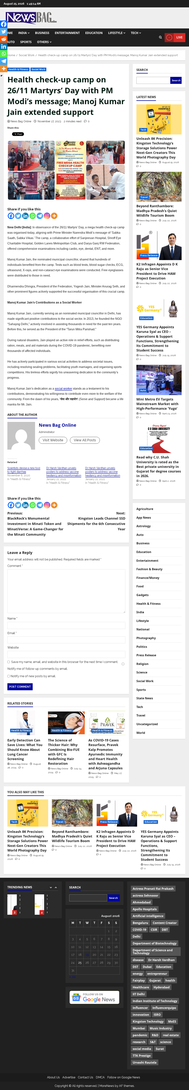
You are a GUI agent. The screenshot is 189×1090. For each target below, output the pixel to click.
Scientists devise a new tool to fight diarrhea (23, 470)
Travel (144, 197)
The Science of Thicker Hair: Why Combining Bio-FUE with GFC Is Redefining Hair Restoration (64, 752)
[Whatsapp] (32, 216)
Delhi (136, 936)
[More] (54, 216)
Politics (141, 647)
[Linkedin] (25, 216)
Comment (15, 566)
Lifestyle (115, 33)
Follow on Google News (123, 1077)
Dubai (147, 967)
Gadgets (142, 595)
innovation (141, 1015)
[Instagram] (47, 216)
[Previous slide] (51, 887)
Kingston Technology (148, 1021)
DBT (165, 930)
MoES (172, 1021)
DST (135, 967)
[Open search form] (160, 37)
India (22, 33)
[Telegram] (40, 216)
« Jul (72, 977)
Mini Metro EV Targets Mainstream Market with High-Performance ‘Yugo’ (157, 404)
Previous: (35, 524)
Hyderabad (162, 987)
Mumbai (139, 1028)
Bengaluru (140, 923)
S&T (153, 1042)
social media (142, 1049)
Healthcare (141, 987)
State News (144, 698)
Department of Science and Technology (153, 951)
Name (12, 618)
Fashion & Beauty (149, 569)
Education (94, 33)
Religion (142, 664)
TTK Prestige (142, 1056)
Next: (96, 521)
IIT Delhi (139, 994)
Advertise (68, 1077)
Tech (134, 33)
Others (43, 42)
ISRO (157, 1015)
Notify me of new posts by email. (33, 676)
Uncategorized (147, 724)
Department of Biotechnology (154, 943)
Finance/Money (147, 578)
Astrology (143, 526)
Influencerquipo (164, 1008)
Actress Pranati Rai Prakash (153, 889)
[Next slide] (56, 887)
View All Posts (85, 440)
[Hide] (1, 75)
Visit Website (53, 440)
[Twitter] (18, 216)
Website (13, 647)
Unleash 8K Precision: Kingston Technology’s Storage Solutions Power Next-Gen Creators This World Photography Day (156, 147)
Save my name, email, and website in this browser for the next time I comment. (64, 662)
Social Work (38, 69)
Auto (10, 42)
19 (87, 954)
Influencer (140, 1008)
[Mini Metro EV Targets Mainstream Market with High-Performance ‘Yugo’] (159, 380)
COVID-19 (139, 930)
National (143, 629)
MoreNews (106, 1086)
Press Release (149, 255)
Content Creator (165, 923)
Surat (160, 1049)
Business (42, 33)
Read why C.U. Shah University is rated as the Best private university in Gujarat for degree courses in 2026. (158, 466)
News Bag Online (21, 121)
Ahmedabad (142, 902)
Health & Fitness (18, 69)
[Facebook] (11, 216)
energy (138, 974)
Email (12, 633)
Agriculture (144, 509)
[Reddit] (3, 39)
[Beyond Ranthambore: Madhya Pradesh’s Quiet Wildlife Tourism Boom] (159, 187)
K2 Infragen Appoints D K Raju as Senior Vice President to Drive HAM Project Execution (157, 271)
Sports (26, 42)
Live (179, 37)
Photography (146, 638)
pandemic (140, 1035)
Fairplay (139, 980)
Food (140, 586)
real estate (171, 1035)
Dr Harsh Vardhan (161, 960)
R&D (155, 1035)
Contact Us (85, 1077)
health (170, 980)
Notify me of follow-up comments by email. (37, 669)
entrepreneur (157, 974)
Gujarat (155, 980)
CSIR (154, 930)
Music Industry (161, 1028)
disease (138, 960)
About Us (53, 1077)
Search (142, 70)
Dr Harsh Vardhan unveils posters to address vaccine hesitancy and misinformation (63, 472)
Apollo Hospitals (145, 909)
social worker (63, 388)
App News (143, 518)
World (140, 733)
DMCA (100, 1077)
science (165, 1042)
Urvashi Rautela (145, 1062)
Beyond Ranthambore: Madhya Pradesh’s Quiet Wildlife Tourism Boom (156, 210)
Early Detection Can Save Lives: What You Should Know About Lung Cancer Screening (24, 749)
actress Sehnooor (145, 895)
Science (141, 672)
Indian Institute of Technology (155, 1001)
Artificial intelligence (148, 916)
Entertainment (67, 33)
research (139, 1042)
